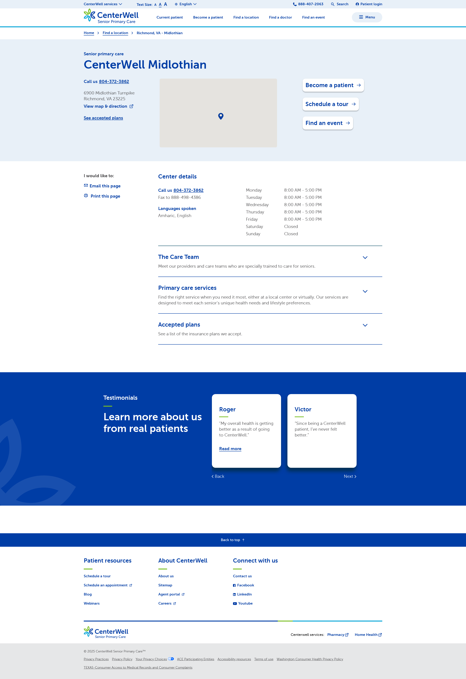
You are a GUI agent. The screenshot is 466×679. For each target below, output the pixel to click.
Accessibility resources (234, 659)
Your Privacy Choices (151, 659)
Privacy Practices (96, 659)
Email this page (105, 185)
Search (342, 4)
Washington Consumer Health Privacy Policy (310, 659)
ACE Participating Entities (195, 659)
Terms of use (263, 659)
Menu (370, 17)
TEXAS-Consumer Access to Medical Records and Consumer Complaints (138, 667)
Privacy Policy (122, 659)
